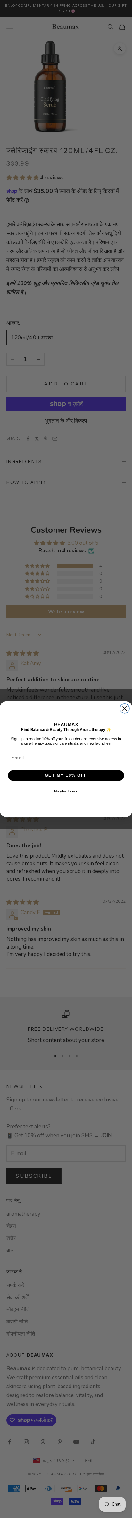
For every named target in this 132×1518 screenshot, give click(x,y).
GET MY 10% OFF (66, 775)
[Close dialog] (124, 708)
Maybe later (66, 791)
